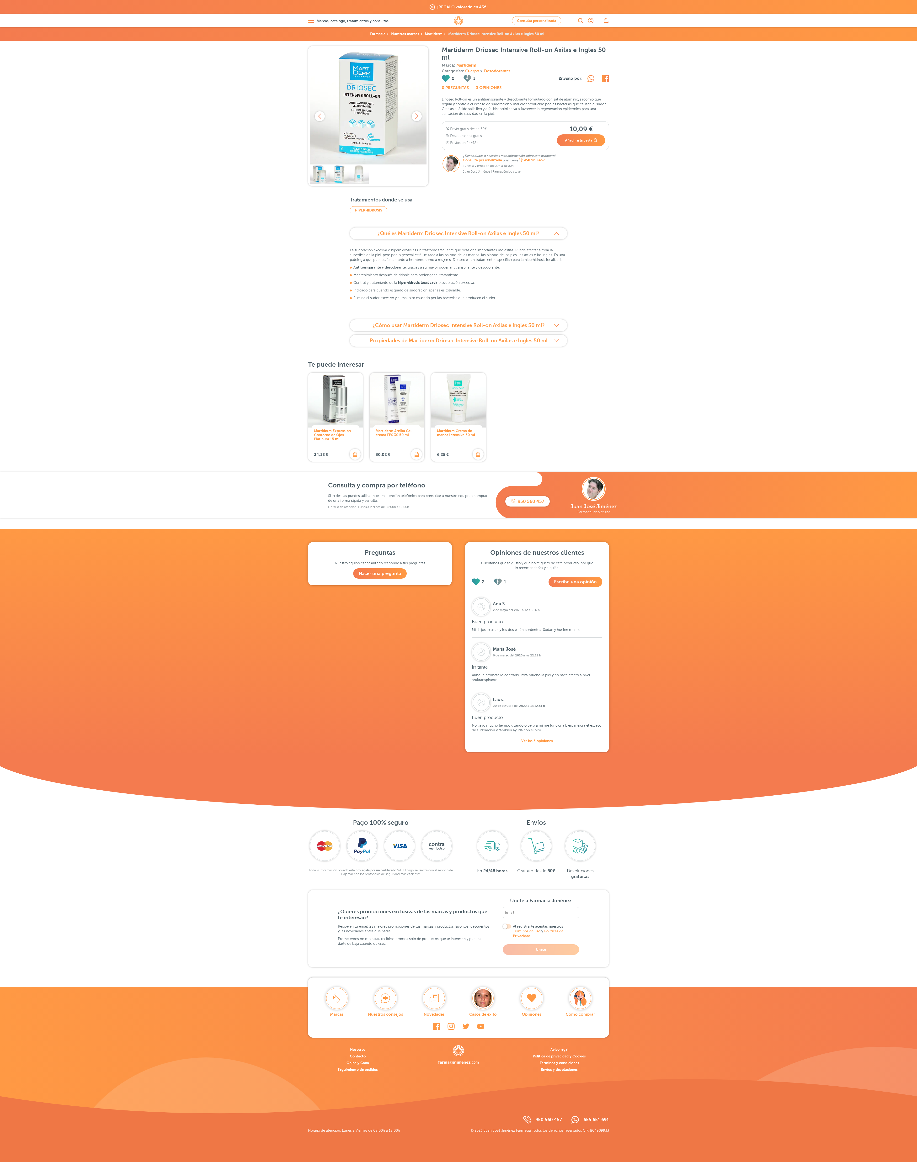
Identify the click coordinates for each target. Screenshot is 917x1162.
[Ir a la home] (458, 1054)
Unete (541, 949)
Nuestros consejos (385, 1014)
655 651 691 (596, 1119)
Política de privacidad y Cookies (559, 1056)
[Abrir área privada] (591, 21)
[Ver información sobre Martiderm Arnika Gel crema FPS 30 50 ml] (397, 400)
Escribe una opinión (575, 581)
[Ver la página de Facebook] (436, 1026)
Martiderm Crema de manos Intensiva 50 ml (456, 433)
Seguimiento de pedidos (358, 1069)
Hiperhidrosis (368, 210)
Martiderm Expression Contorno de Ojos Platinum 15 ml (332, 435)
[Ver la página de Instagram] (451, 1026)
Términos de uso (526, 931)
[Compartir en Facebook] (605, 79)
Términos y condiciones (559, 1063)
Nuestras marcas (405, 34)
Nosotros (357, 1049)
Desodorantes (497, 71)
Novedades (434, 1014)
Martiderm (434, 34)
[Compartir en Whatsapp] (590, 79)
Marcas (337, 1014)
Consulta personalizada (536, 21)
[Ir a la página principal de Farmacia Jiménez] (458, 20)
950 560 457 (534, 160)
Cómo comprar (580, 1014)
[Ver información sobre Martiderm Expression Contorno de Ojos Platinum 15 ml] (335, 400)
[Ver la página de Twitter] (465, 1026)
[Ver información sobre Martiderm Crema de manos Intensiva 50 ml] (458, 400)
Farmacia (377, 34)
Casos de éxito (483, 1014)
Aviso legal (559, 1049)
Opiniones (531, 1014)
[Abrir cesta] (606, 21)
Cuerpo (472, 71)
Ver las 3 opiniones (537, 741)
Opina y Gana (358, 1063)
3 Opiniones (488, 87)
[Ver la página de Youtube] (480, 1026)
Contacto (358, 1056)
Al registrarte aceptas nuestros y (538, 931)
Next (417, 116)
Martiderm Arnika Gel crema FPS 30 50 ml (393, 433)
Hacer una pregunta (380, 573)
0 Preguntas (455, 87)
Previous (320, 116)
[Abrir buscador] (581, 21)
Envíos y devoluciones (559, 1069)
